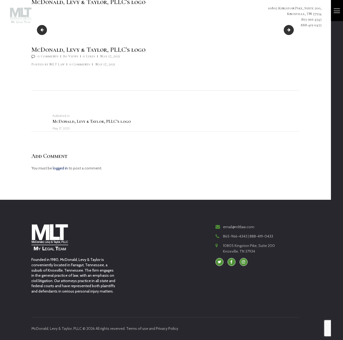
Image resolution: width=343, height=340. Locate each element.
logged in (60, 168)
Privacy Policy (167, 328)
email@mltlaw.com (238, 226)
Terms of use (137, 328)
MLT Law (48, 64)
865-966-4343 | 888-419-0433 (248, 236)
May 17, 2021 (110, 56)
